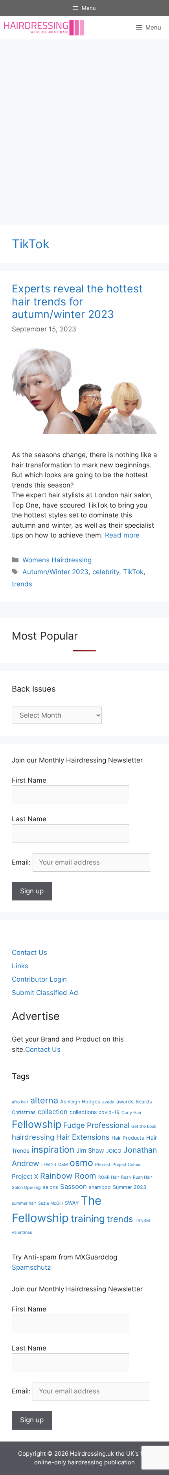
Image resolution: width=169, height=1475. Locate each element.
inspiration (52, 1149)
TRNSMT (143, 1220)
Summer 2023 (129, 1187)
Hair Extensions (83, 1137)
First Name (29, 780)
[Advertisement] (84, 128)
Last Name (29, 819)
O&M (63, 1164)
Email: (22, 862)
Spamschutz (31, 1267)
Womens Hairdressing (57, 560)
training (88, 1218)
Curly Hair (131, 1112)
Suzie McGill (50, 1203)
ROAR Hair (108, 1177)
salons (50, 1187)
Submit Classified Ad (45, 993)
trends (22, 584)
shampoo (100, 1187)
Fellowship (36, 1124)
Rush (126, 1177)
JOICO (113, 1151)
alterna (44, 1100)
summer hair (24, 1203)
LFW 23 (48, 1164)
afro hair (20, 1102)
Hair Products (128, 1138)
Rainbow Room (68, 1176)
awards (125, 1102)
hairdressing (33, 1137)
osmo (81, 1162)
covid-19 (109, 1112)
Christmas (24, 1112)
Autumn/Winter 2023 (55, 572)
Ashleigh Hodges (80, 1102)
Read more (122, 535)
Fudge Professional (96, 1125)
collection (53, 1112)
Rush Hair (142, 1177)
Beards (144, 1102)
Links (20, 966)
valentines (22, 1232)
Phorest (102, 1164)
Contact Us (29, 952)
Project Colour (126, 1164)
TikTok (133, 572)
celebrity (105, 572)
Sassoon (73, 1186)
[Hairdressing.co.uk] (44, 27)
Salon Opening (26, 1187)
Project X (25, 1176)
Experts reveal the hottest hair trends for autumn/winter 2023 (77, 301)
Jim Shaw (90, 1150)
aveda (108, 1102)
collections (83, 1112)
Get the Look (143, 1126)
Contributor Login (39, 979)
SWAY (72, 1203)
